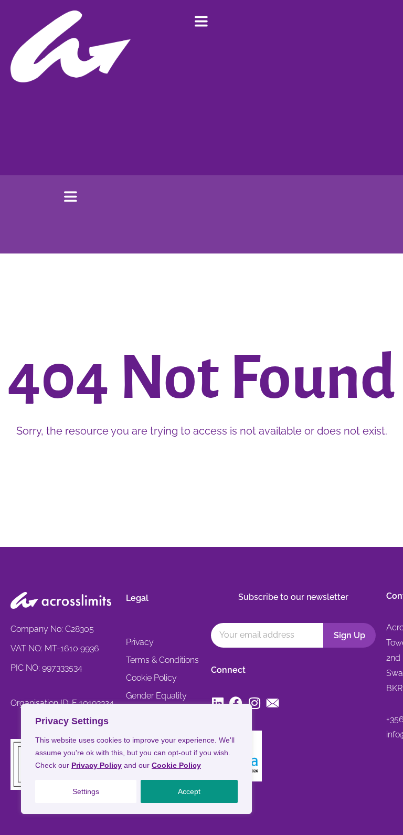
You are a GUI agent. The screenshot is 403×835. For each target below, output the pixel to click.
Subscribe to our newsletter (293, 597)
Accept (189, 791)
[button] (201, 22)
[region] (136, 759)
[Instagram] (254, 703)
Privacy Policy (96, 765)
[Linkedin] (217, 703)
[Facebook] (235, 703)
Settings (85, 791)
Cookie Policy (176, 765)
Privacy (140, 642)
